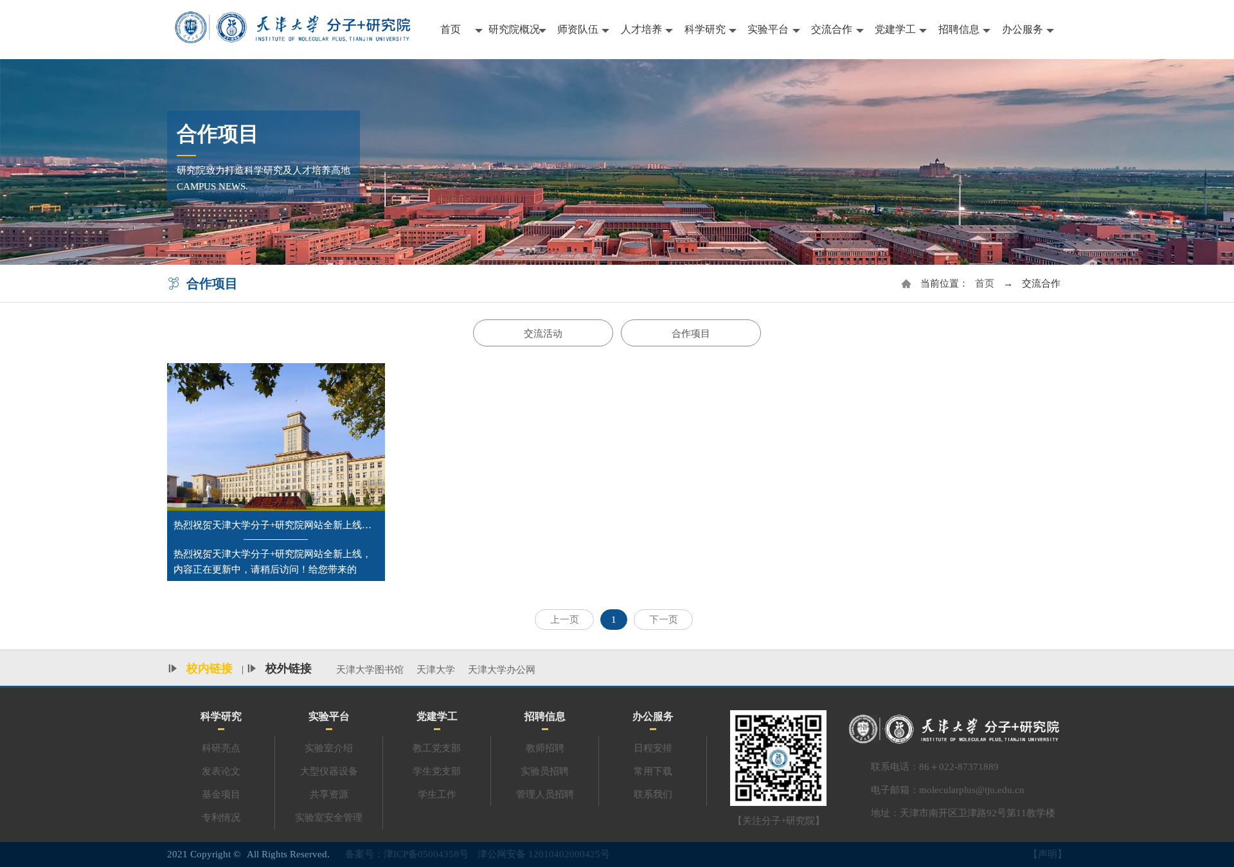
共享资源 (329, 794)
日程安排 (653, 748)
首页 (450, 29)
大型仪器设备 (329, 771)
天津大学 (435, 670)
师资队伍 (577, 29)
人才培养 (641, 29)
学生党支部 (437, 771)
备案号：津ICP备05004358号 (407, 854)
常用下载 (653, 771)
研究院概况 (514, 29)
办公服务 (1022, 29)
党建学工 (895, 29)
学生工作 (437, 794)
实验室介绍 (329, 748)
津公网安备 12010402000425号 (544, 854)
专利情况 (221, 817)
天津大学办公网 (501, 670)
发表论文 (221, 771)
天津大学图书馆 (370, 670)
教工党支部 (437, 748)
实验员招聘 (545, 771)
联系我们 (653, 794)
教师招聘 (545, 748)
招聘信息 (958, 29)
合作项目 (691, 333)
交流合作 (831, 29)
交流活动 (543, 333)
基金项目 (221, 794)
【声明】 (1047, 854)
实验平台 (768, 29)
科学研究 (705, 29)
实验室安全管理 (328, 817)
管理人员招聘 (545, 794)
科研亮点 (221, 748)
